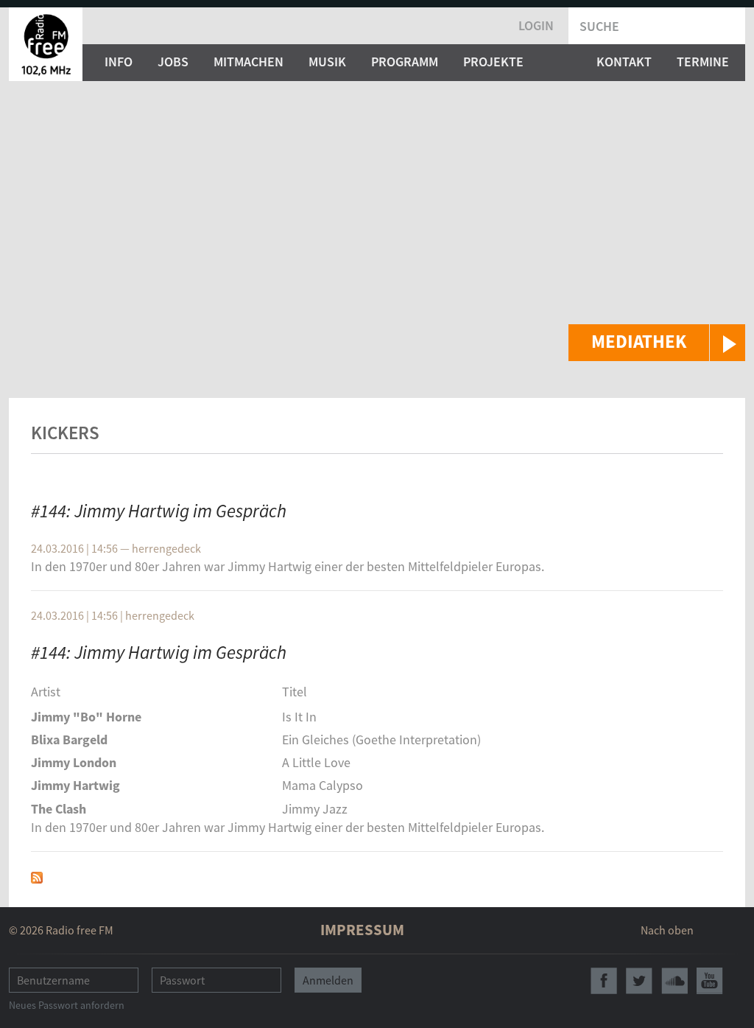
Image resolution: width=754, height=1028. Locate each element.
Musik (327, 61)
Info (119, 61)
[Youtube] (710, 981)
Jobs (173, 61)
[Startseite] (45, 44)
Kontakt (624, 61)
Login (536, 25)
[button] (656, 342)
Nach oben (667, 930)
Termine (703, 61)
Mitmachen (248, 61)
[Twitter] (639, 981)
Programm (404, 61)
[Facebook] (604, 981)
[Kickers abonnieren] (37, 875)
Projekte (493, 61)
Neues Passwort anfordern (66, 1005)
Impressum (362, 930)
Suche (599, 26)
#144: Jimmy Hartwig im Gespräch (158, 510)
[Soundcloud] (674, 981)
